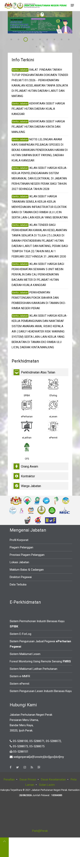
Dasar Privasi (28, 779)
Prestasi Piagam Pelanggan (27, 555)
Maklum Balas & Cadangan (27, 569)
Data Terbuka (18, 584)
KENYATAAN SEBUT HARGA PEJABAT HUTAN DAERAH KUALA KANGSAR (38, 109)
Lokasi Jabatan (19, 562)
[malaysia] (16, 500)
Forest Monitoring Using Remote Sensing (40, 661)
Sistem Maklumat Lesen (25, 654)
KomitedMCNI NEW (70, 40)
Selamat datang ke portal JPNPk (20, 40)
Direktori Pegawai (21, 577)
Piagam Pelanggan (21, 547)
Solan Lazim (47, 785)
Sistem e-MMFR (20, 676)
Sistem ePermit (19, 683)
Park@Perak (40, 831)
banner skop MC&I (56, 40)
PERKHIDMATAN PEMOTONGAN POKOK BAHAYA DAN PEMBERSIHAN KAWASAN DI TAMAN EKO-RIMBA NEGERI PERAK (39, 300)
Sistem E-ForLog (20, 634)
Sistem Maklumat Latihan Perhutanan (33, 669)
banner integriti (45, 47)
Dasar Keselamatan (53, 779)
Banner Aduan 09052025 (27, 40)
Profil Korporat (19, 540)
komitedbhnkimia (38, 47)
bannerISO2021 (63, 40)
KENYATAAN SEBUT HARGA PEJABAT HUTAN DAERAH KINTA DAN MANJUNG (38, 127)
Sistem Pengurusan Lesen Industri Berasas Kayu (41, 691)
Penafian (9, 779)
